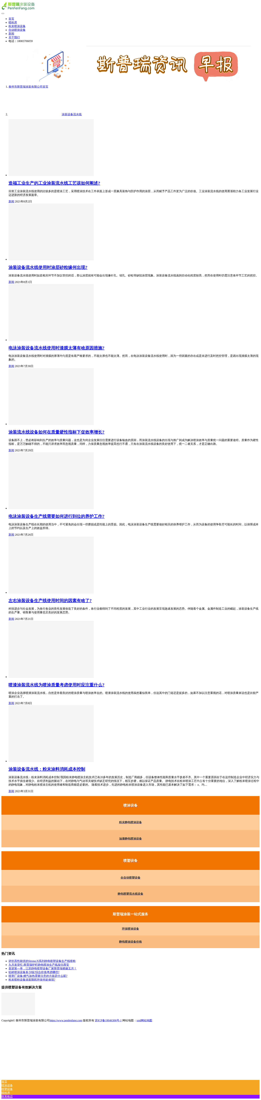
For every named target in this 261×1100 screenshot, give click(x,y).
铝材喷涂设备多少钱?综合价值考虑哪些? (34, 972)
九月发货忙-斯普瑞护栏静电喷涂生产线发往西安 (39, 964)
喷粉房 (13, 22)
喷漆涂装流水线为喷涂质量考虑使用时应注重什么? (56, 685)
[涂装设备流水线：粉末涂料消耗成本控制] (51, 761)
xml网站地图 (144, 1020)
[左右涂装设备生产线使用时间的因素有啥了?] (51, 592)
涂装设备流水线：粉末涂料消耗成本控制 (47, 769)
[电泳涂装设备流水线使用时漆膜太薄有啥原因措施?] (51, 339)
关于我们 (14, 37)
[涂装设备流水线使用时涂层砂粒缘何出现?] (51, 259)
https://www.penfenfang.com (66, 1020)
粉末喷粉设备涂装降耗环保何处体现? (32, 979)
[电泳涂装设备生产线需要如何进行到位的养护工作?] (51, 508)
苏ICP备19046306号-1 (108, 1020)
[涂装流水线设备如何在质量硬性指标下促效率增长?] (51, 423)
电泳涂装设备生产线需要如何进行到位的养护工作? (56, 516)
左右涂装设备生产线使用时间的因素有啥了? (50, 600)
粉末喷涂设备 (17, 26)
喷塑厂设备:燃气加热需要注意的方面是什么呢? (38, 975)
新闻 (11, 33)
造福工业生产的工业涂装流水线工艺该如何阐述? (54, 183)
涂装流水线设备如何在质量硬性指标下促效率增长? (56, 432)
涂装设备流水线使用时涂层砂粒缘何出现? (48, 267)
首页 (11, 18)
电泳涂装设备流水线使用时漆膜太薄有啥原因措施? (56, 348)
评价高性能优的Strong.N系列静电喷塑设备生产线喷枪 (42, 960)
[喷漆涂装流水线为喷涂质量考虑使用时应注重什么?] (51, 676)
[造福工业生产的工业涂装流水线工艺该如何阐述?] (51, 175)
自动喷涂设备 (17, 29)
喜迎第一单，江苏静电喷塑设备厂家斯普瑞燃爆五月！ (43, 968)
